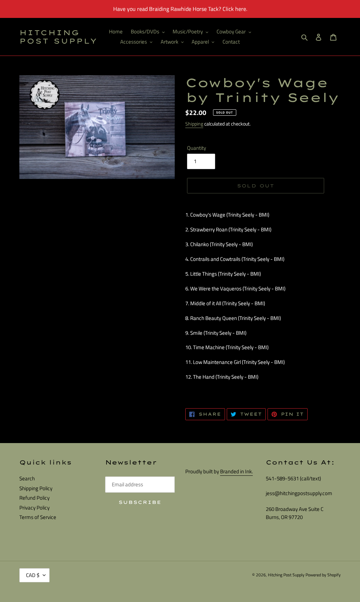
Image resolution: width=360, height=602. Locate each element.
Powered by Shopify (323, 574)
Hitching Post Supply (58, 36)
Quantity (196, 148)
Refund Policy (34, 498)
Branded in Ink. (236, 471)
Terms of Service (37, 517)
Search (27, 478)
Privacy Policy (34, 508)
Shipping (194, 123)
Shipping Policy (35, 488)
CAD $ (32, 575)
